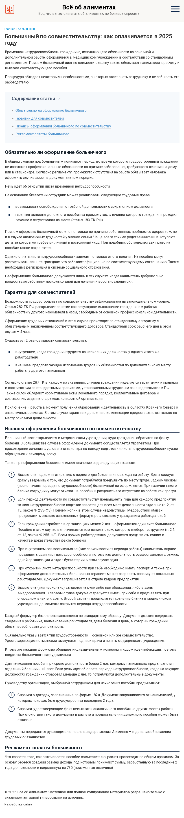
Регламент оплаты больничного (42, 134)
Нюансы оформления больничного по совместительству (63, 126)
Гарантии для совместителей (39, 118)
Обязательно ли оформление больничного (51, 110)
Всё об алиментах (89, 7)
